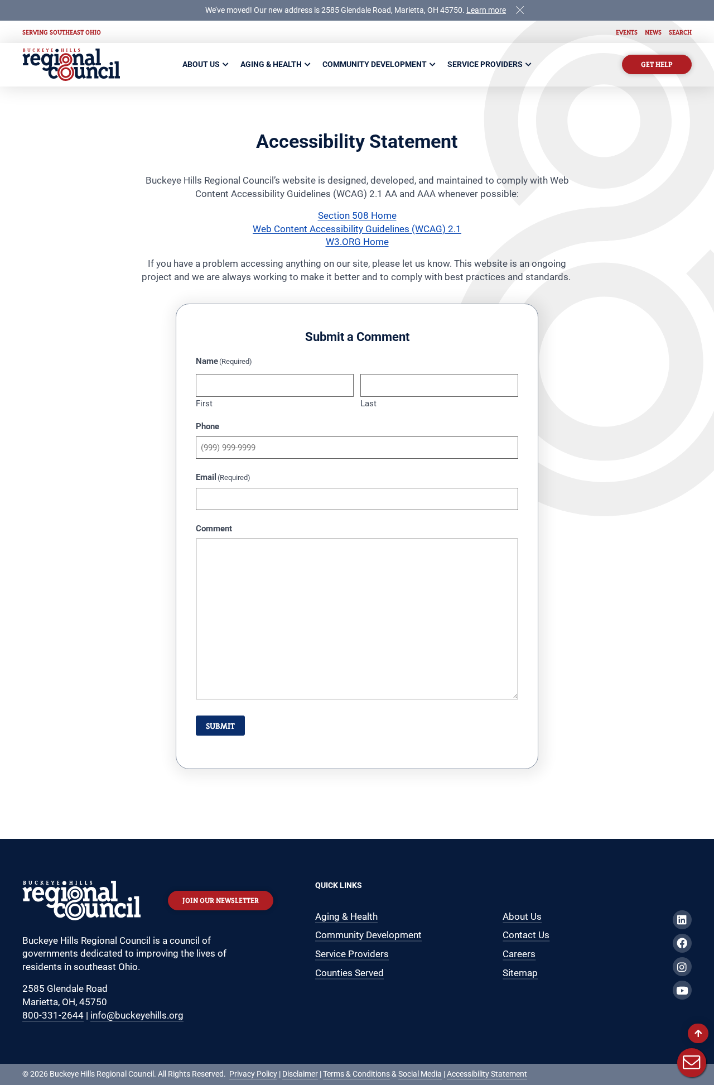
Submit (220, 726)
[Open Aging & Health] (308, 64)
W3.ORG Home (357, 241)
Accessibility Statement (487, 1074)
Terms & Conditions (356, 1074)
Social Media (420, 1074)
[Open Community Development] (433, 64)
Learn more (486, 10)
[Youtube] (682, 990)
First (204, 403)
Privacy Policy (253, 1074)
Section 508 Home (357, 215)
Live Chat (691, 1062)
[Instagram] (682, 966)
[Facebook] (682, 943)
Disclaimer (300, 1074)
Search (680, 32)
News (653, 32)
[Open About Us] (226, 64)
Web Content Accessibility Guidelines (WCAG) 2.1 (357, 228)
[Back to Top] (698, 1033)
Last (368, 403)
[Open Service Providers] (528, 64)
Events (627, 32)
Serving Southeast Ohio (61, 32)
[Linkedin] (682, 919)
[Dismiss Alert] (519, 9)
